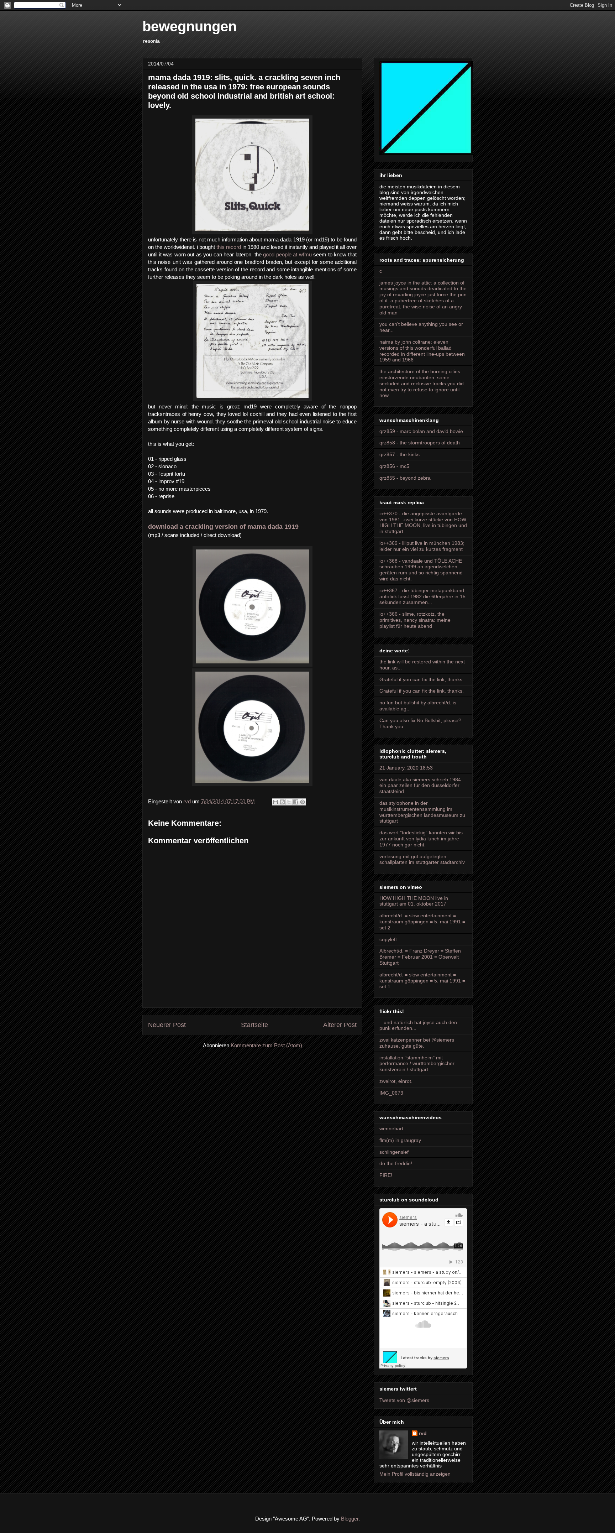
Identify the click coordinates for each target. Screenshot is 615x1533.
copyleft (388, 939)
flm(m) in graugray (400, 1140)
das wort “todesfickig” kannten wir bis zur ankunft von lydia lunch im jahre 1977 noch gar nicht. (421, 839)
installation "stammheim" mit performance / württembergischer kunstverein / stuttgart (416, 1064)
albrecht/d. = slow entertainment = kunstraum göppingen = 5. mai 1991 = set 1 (422, 981)
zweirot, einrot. (395, 1081)
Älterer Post (340, 1024)
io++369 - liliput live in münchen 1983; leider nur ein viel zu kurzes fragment (421, 546)
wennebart (391, 1128)
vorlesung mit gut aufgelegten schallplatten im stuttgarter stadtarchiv (422, 859)
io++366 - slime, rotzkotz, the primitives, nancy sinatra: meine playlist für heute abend (415, 620)
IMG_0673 (391, 1093)
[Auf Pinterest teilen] (302, 801)
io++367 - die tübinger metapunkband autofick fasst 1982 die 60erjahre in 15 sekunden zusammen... (422, 596)
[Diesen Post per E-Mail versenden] (275, 801)
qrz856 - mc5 (394, 466)
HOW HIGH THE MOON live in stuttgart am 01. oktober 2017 (413, 901)
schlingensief (394, 1152)
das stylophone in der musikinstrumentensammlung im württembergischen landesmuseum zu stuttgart (422, 812)
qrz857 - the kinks (399, 454)
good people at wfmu (287, 254)
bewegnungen (189, 26)
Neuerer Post (167, 1024)
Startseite (254, 1024)
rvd (423, 1433)
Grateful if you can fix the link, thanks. (421, 679)
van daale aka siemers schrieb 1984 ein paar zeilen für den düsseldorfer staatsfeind (420, 785)
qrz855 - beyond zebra (405, 478)
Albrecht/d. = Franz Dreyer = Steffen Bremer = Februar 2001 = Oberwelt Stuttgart (420, 957)
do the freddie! (395, 1163)
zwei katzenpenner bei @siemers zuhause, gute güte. (416, 1043)
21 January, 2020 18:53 (406, 768)
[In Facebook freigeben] (295, 801)
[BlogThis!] (282, 801)
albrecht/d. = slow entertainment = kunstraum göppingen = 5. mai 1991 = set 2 (422, 921)
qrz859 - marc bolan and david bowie (421, 431)
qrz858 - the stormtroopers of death (419, 442)
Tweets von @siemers (404, 1400)
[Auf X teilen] (289, 801)
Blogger (349, 1519)
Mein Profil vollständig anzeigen (415, 1474)
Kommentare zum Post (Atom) (266, 1045)
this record (228, 247)
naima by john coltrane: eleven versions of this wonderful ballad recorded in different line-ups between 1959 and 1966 (422, 351)
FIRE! (385, 1175)
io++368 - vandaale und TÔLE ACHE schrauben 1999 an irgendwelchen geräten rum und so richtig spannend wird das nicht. (421, 570)
